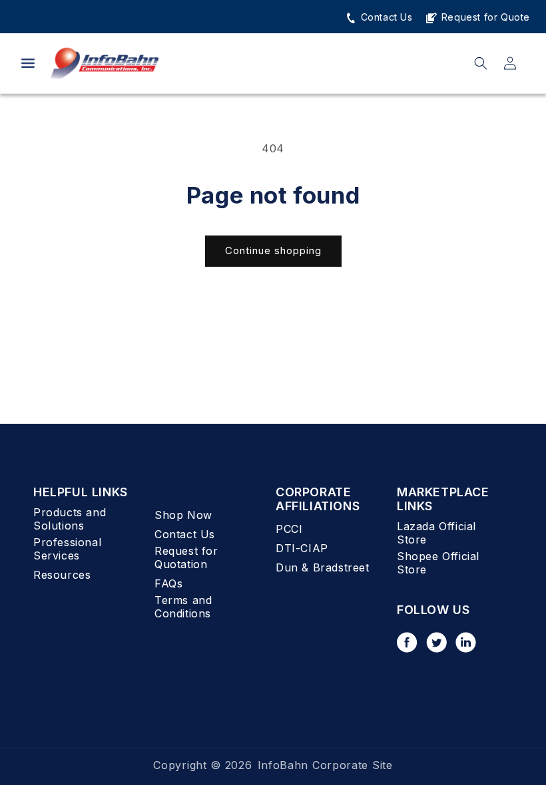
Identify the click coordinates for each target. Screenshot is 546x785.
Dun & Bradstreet (323, 567)
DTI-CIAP (302, 548)
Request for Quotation (186, 557)
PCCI (289, 529)
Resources (62, 574)
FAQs (168, 583)
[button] (28, 63)
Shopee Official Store (438, 563)
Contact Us (385, 17)
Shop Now (183, 515)
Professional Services (67, 549)
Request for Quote (484, 17)
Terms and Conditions (183, 606)
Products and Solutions (69, 519)
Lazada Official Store (436, 533)
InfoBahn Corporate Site (325, 765)
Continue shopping (273, 250)
